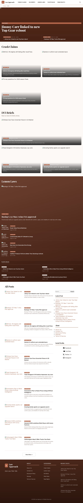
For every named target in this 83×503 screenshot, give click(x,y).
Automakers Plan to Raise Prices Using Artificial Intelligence (58, 269)
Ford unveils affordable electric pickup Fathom (55, 277)
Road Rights (61, 2)
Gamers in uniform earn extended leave (54, 72)
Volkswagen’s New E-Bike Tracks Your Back (14, 277)
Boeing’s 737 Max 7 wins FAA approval (54, 39)
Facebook (68, 348)
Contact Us (58, 331)
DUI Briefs (32, 2)
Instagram (68, 358)
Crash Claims (22, 2)
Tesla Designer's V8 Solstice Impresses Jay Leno (17, 167)
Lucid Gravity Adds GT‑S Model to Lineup (21, 236)
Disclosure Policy (60, 333)
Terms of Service (60, 336)
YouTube (68, 351)
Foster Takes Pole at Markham (18, 228)
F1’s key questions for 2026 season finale (14, 98)
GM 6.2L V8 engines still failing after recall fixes (16, 71)
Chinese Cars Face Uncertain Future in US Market (18, 140)
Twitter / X (68, 354)
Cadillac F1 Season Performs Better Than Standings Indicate (26, 253)
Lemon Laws (41, 2)
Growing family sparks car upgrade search (56, 167)
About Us (58, 329)
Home (4, 6)
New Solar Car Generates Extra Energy (20, 245)
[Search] (80, 2)
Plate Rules (51, 2)
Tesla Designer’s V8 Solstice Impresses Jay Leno (38, 374)
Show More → (29, 454)
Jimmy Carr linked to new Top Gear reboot (21, 28)
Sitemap (57, 334)
